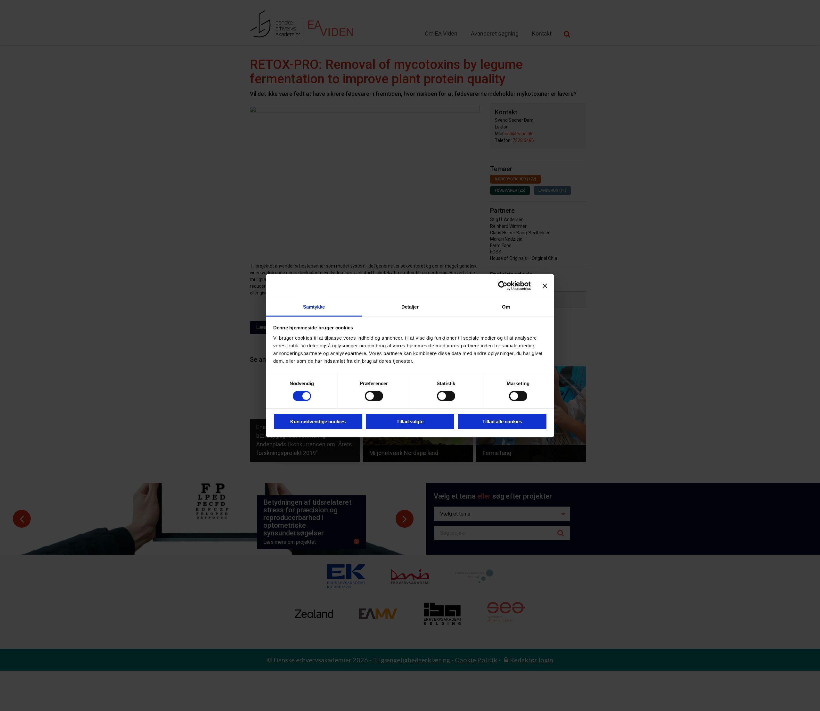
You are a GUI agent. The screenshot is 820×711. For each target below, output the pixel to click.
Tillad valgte (410, 421)
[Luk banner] (545, 286)
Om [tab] (506, 306)
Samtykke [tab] (314, 306)
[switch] (374, 396)
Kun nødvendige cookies (318, 421)
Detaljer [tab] (410, 306)
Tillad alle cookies (502, 421)
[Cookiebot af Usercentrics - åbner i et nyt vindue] (503, 286)
